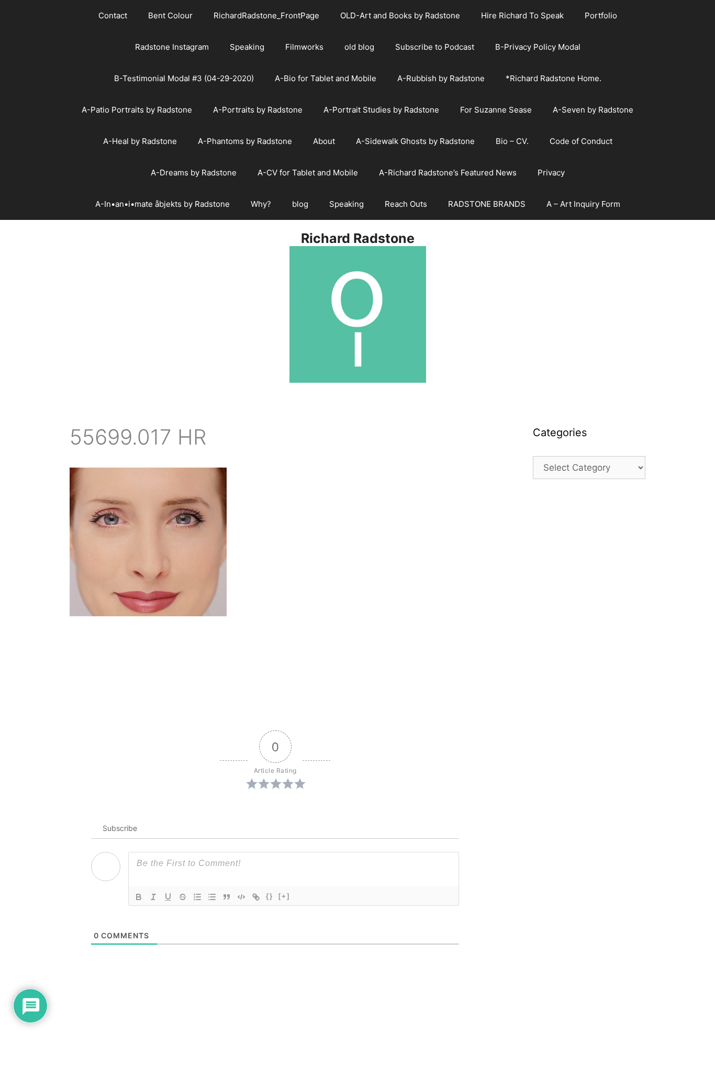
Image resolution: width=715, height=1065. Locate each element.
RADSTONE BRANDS (487, 204)
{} (269, 896)
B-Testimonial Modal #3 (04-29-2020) (184, 78)
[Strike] (182, 897)
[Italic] (153, 897)
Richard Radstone (358, 238)
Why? (261, 204)
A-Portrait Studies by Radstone (381, 110)
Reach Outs (406, 204)
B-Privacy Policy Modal (537, 47)
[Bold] (138, 897)
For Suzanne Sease (496, 110)
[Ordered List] (197, 897)
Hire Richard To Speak (522, 15)
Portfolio (601, 15)
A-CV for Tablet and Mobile (308, 173)
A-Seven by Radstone (593, 110)
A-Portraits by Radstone (258, 110)
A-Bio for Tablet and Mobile (325, 78)
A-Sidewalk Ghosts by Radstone (415, 141)
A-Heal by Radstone (140, 141)
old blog (359, 47)
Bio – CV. (512, 141)
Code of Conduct (581, 141)
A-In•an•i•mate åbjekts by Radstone (162, 204)
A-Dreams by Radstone (194, 173)
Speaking (247, 47)
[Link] (256, 897)
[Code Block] (241, 897)
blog (300, 204)
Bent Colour (170, 15)
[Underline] (168, 897)
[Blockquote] (226, 897)
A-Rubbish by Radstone (441, 78)
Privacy (551, 173)
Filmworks (304, 47)
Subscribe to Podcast (434, 47)
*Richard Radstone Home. (553, 78)
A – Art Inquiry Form (583, 204)
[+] (284, 896)
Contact (112, 15)
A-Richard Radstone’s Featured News (448, 173)
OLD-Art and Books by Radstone (400, 15)
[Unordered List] (212, 897)
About (324, 141)
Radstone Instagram (172, 47)
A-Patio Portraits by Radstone (137, 110)
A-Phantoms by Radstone (245, 141)
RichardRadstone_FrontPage (266, 15)
